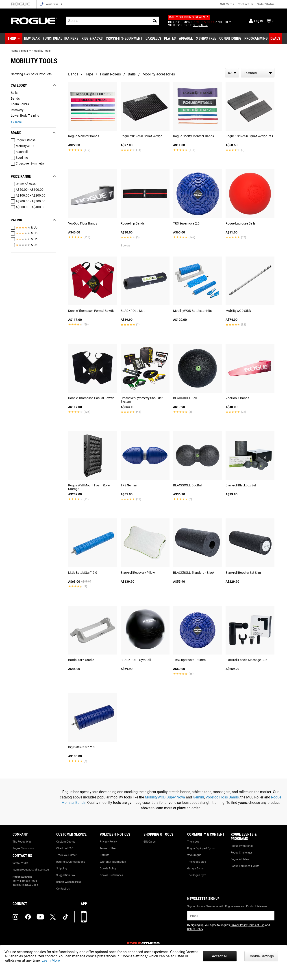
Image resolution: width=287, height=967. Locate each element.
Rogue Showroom (23, 848)
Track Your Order (66, 855)
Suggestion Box (65, 875)
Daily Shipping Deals (187, 17)
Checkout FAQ (64, 848)
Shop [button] (12, 38)
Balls (132, 74)
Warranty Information (113, 861)
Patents (104, 855)
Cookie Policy (108, 868)
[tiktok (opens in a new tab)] (65, 916)
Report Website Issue (68, 882)
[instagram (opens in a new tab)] (15, 916)
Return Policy (195, 929)
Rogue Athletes (240, 859)
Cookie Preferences (111, 875)
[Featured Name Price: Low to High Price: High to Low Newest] (257, 72)
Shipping (61, 868)
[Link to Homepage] (34, 21)
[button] (155, 21)
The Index (193, 841)
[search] (112, 21)
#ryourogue (194, 855)
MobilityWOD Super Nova (165, 797)
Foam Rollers (110, 74)
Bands (73, 74)
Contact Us (245, 4)
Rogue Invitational (242, 845)
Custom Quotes (65, 841)
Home (14, 50)
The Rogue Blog (196, 861)
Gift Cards (227, 4)
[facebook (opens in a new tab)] (28, 916)
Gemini (198, 797)
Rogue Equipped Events (245, 866)
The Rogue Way (22, 841)
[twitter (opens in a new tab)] (53, 916)
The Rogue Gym (196, 875)
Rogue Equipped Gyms (201, 848)
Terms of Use (107, 848)
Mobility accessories (159, 74)
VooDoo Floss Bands (222, 797)
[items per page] (232, 72)
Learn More (51, 960)
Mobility (26, 50)
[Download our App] (83, 916)
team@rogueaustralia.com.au (31, 869)
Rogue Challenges (241, 852)
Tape (89, 74)
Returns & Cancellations (70, 861)
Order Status (265, 4)
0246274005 (20, 862)
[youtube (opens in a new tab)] (40, 916)
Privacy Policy (108, 841)
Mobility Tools (42, 50)
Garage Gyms (195, 868)
